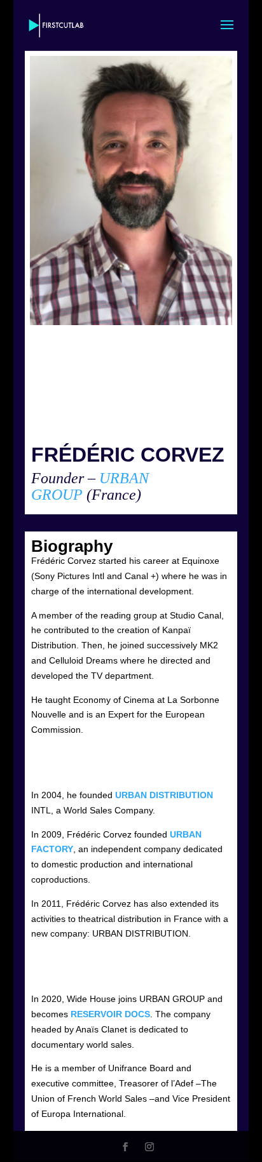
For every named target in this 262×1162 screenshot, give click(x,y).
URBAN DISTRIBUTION (164, 795)
